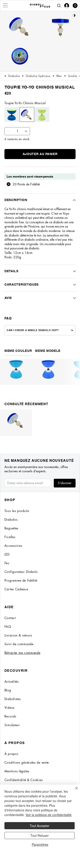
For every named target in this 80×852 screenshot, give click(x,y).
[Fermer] (73, 791)
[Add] (8, 131)
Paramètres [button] (40, 844)
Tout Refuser (39, 835)
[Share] (74, 15)
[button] (75, 5)
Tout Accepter (39, 825)
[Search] (58, 5)
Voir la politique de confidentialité (49, 815)
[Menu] (5, 5)
